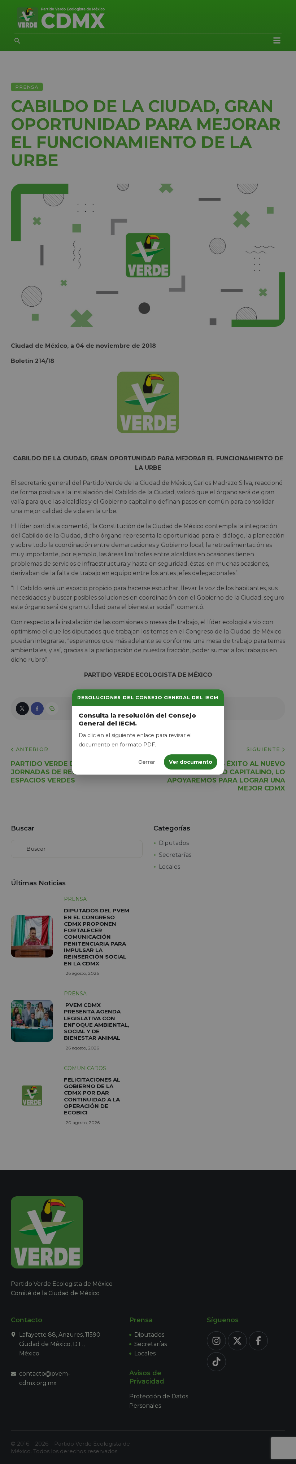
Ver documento (190, 762)
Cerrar (146, 761)
